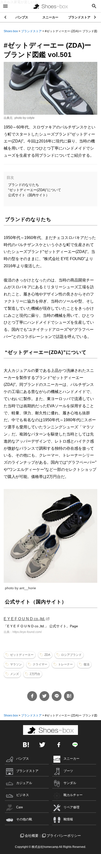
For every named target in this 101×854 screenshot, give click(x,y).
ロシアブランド (71, 655)
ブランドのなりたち (23, 185)
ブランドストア (79, 17)
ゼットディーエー (22, 655)
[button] (95, 17)
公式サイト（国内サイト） (28, 195)
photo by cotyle (24, 118)
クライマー (40, 664)
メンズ (14, 674)
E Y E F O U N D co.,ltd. (24, 619)
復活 (86, 664)
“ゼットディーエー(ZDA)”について (34, 190)
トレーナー (65, 664)
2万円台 (35, 674)
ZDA (47, 655)
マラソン (16, 664)
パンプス (21, 17)
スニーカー (50, 17)
